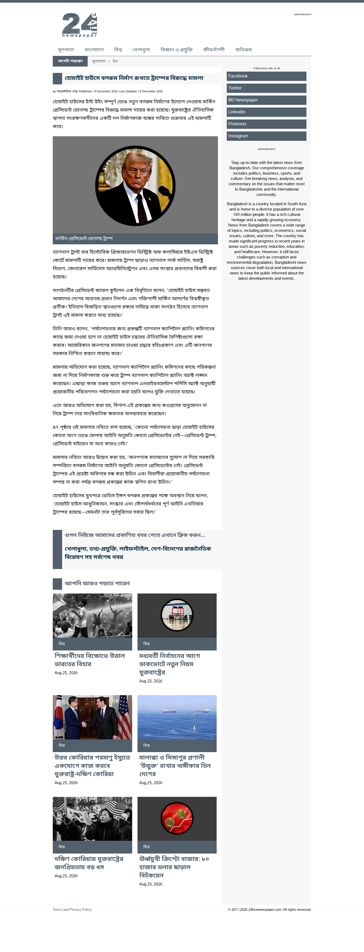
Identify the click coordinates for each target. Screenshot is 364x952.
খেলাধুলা (141, 50)
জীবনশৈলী (214, 50)
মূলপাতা (66, 50)
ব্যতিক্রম (243, 50)
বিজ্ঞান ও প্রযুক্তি (177, 50)
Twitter (235, 88)
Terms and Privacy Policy (72, 910)
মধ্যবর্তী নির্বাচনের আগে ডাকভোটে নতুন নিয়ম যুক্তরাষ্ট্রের (169, 665)
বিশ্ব (118, 50)
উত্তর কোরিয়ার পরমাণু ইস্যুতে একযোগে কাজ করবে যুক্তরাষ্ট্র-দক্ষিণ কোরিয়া (92, 766)
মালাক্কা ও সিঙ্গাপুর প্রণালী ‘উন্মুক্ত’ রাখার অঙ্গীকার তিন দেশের (175, 766)
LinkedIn (236, 112)
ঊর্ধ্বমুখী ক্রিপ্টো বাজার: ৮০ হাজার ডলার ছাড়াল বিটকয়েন (174, 868)
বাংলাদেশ (94, 50)
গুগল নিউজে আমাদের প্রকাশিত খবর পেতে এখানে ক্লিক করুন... (135, 535)
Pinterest (237, 124)
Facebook (238, 76)
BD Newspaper (243, 100)
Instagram (238, 136)
